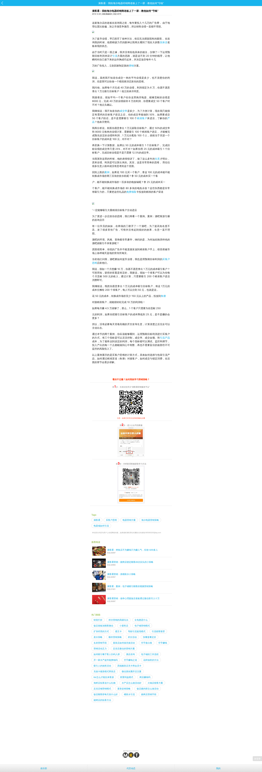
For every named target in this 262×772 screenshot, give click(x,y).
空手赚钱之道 (130, 659)
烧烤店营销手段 (148, 694)
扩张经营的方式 (101, 631)
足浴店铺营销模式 (102, 688)
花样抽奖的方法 (151, 659)
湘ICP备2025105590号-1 (131, 751)
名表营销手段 (100, 642)
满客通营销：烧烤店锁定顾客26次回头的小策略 (130, 561)
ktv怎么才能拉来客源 (104, 677)
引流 (114, 55)
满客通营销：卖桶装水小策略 (121, 574)
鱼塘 (163, 296)
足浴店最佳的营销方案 (124, 648)
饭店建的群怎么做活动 (148, 688)
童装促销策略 (123, 688)
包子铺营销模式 (142, 625)
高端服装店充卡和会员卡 (129, 665)
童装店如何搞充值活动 (124, 642)
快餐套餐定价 (149, 637)
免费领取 (131, 191)
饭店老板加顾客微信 (103, 625)
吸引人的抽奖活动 (102, 665)
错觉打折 (98, 619)
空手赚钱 (162, 642)
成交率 (123, 110)
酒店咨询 (130, 654)
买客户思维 (111, 519)
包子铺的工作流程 (150, 654)
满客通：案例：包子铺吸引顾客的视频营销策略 (130, 586)
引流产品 (165, 337)
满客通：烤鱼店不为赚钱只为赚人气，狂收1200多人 (132, 549)
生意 (157, 158)
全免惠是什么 (141, 619)
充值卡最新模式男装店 (104, 671)
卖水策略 (98, 637)
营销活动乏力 (100, 648)
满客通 (97, 519)
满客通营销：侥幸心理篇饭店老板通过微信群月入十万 (133, 598)
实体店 (163, 42)
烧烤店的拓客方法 (102, 700)
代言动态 (131, 768)
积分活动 (132, 637)
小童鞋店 (124, 625)
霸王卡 (118, 631)
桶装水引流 (129, 694)
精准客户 (142, 118)
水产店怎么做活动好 (131, 682)
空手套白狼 (146, 642)
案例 (107, 172)
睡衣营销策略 (115, 637)
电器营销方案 (129, 519)
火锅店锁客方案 (155, 682)
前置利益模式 (126, 677)
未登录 (257, 758)
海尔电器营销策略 (150, 519)
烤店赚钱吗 (144, 677)
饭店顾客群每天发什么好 (106, 694)
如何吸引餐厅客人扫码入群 (107, 654)
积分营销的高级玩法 (118, 619)
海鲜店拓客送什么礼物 (104, 682)
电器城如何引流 (101, 525)
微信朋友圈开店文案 (131, 671)
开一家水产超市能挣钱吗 (106, 659)
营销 (131, 65)
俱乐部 (43, 768)
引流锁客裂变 (158, 631)
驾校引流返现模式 (136, 631)
